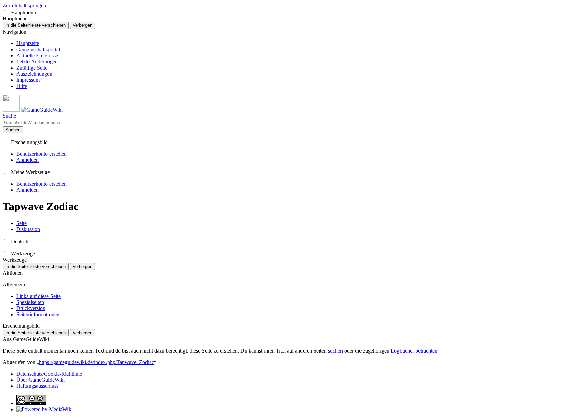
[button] (6, 12)
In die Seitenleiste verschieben (35, 25)
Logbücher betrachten (414, 351)
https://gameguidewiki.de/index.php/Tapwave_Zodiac (96, 362)
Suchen (12, 129)
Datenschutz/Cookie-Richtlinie (49, 374)
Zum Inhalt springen (24, 5)
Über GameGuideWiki (40, 380)
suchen (335, 351)
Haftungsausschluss (37, 386)
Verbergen (82, 25)
